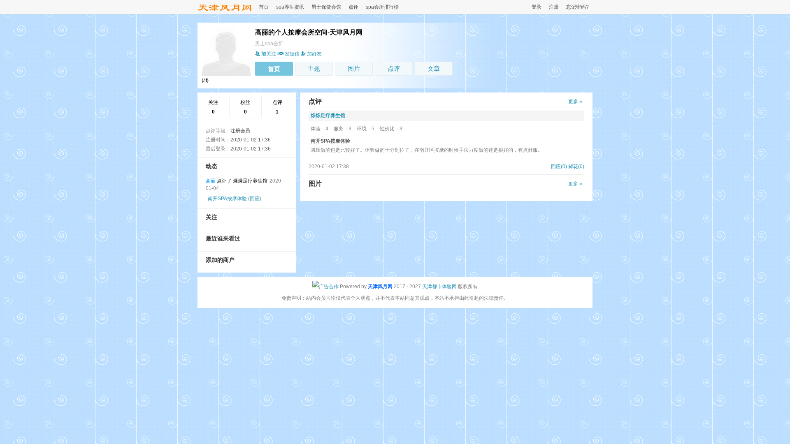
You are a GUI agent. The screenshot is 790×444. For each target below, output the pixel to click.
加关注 (268, 54)
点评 (353, 7)
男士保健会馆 (326, 7)
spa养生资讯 (290, 7)
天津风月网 (380, 286)
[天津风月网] (225, 11)
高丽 (211, 181)
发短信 (292, 54)
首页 (264, 7)
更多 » (575, 101)
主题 (314, 68)
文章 (434, 68)
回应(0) (559, 166)
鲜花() (576, 166)
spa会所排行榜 (382, 7)
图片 (354, 68)
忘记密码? (577, 7)
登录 (536, 7)
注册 (554, 7)
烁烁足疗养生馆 (328, 115)
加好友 (314, 54)
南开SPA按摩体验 (227, 198)
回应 (255, 198)
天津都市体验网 (439, 286)
